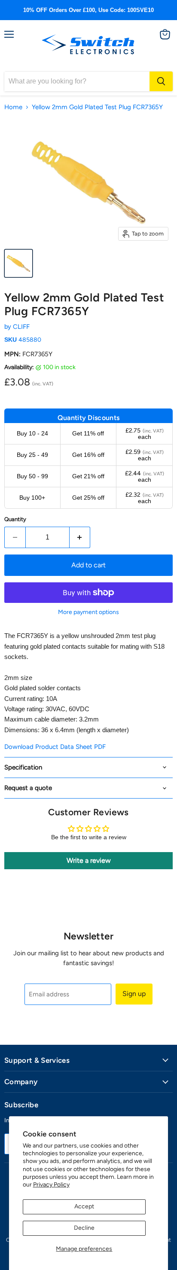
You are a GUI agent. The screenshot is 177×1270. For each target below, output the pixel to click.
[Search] (161, 81)
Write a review (89, 860)
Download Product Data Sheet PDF (55, 747)
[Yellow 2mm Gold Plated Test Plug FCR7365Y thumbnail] (18, 263)
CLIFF (21, 327)
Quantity (15, 519)
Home (13, 107)
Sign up (134, 994)
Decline (84, 1227)
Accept (84, 1206)
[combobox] (77, 81)
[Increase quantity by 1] (80, 537)
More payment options (88, 612)
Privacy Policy (51, 1184)
